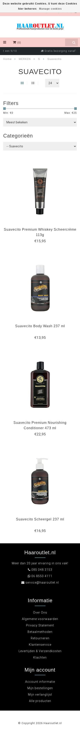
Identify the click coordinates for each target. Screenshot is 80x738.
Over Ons (40, 612)
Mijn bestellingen (40, 688)
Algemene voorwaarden (40, 619)
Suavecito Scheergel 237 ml (40, 519)
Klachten (40, 657)
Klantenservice (40, 644)
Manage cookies (50, 8)
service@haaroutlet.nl (42, 582)
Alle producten (40, 701)
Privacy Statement (40, 625)
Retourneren (40, 638)
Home (7, 59)
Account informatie (40, 681)
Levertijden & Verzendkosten (40, 651)
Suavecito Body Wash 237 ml (40, 326)
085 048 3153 (41, 569)
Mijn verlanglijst (40, 694)
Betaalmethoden (40, 631)
